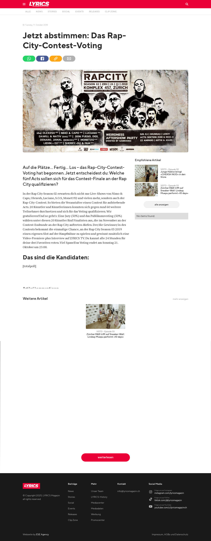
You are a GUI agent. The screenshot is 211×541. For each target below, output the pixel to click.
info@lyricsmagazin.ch (128, 491)
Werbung (96, 514)
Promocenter (98, 520)
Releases (72, 514)
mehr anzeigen (180, 299)
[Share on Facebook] (42, 59)
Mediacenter (97, 502)
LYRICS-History (99, 497)
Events (71, 508)
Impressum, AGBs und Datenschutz (170, 534)
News (71, 491)
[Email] (69, 59)
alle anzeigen (161, 204)
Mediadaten (97, 508)
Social (71, 502)
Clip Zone (73, 520)
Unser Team (97, 491)
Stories (71, 497)
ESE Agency (42, 534)
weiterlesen (105, 457)
